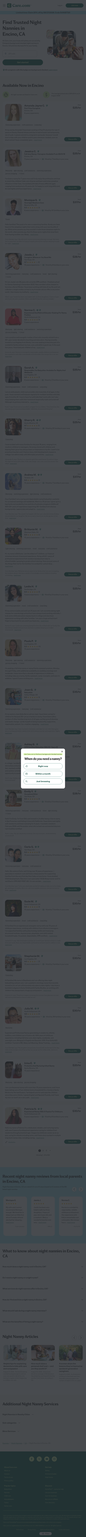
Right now (43, 766)
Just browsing (43, 781)
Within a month (43, 774)
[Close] (62, 751)
